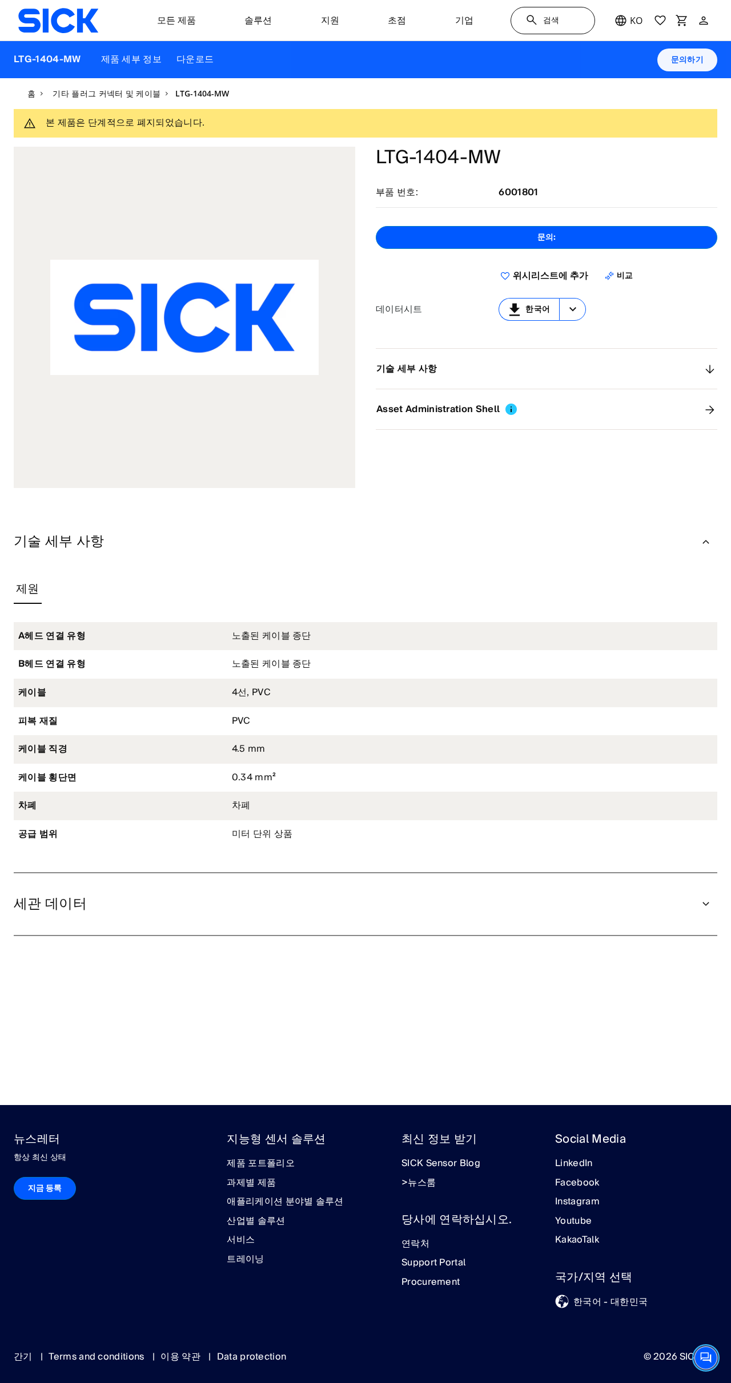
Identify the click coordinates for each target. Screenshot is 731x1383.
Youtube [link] (573, 1221)
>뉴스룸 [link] (418, 1183)
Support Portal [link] (433, 1263)
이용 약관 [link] (181, 1357)
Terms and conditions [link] (98, 1357)
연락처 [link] (415, 1244)
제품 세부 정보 (131, 59)
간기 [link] (24, 1357)
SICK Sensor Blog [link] (440, 1163)
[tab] (28, 589)
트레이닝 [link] (245, 1259)
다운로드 (195, 59)
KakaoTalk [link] (577, 1240)
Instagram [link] (577, 1202)
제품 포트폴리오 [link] (261, 1163)
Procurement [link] (430, 1282)
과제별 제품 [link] (251, 1183)
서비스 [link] (241, 1240)
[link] (58, 20)
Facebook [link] (577, 1183)
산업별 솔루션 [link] (256, 1221)
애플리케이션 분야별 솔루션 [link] (285, 1202)
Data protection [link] (252, 1357)
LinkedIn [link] (574, 1163)
